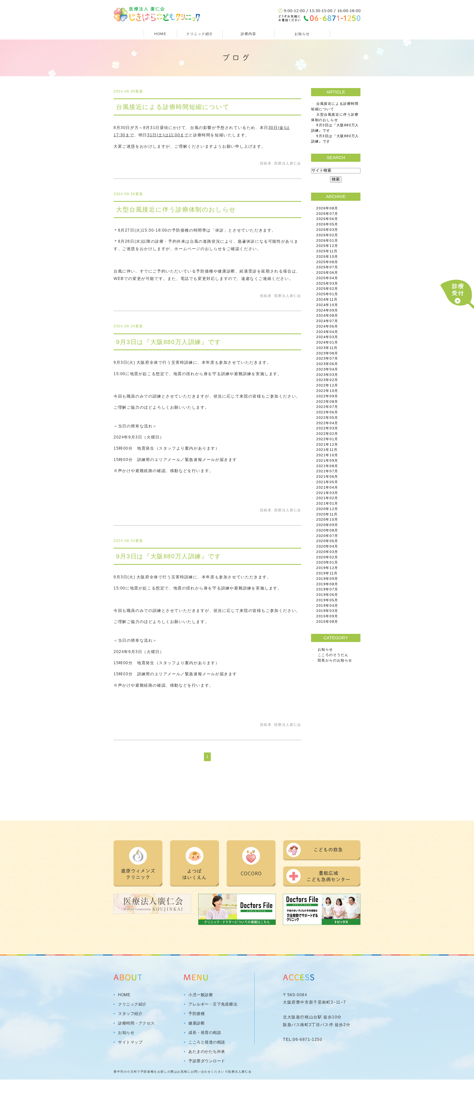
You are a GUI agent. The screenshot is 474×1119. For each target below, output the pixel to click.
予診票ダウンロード (206, 1061)
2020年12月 (327, 509)
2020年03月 (327, 552)
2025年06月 (327, 273)
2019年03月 (327, 611)
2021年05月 (327, 482)
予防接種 (196, 1014)
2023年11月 (327, 348)
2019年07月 (327, 589)
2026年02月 (327, 235)
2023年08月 (327, 353)
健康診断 (196, 1023)
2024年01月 (327, 342)
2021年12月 (327, 444)
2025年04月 (327, 278)
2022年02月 (327, 434)
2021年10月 (327, 455)
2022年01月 (327, 439)
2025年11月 (327, 251)
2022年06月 (327, 412)
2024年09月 (327, 310)
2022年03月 (327, 428)
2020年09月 (327, 525)
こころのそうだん (333, 655)
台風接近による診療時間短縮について (172, 106)
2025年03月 (327, 283)
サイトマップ (130, 1042)
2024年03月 (327, 337)
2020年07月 (327, 536)
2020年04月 (327, 546)
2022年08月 (327, 402)
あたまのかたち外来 (206, 1052)
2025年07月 (327, 267)
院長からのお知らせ (335, 660)
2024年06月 (327, 326)
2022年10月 (327, 391)
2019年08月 (327, 584)
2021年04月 (327, 487)
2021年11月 (327, 450)
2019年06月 (327, 595)
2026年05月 (327, 224)
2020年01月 (327, 562)
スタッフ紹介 (130, 1014)
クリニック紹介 (132, 1004)
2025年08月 (327, 262)
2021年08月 (327, 466)
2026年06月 (327, 219)
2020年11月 (327, 514)
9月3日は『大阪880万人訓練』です (168, 341)
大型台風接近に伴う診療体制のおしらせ (176, 209)
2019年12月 (327, 568)
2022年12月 (327, 385)
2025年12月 (327, 246)
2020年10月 (327, 519)
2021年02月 (327, 498)
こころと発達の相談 (206, 1042)
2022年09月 (327, 396)
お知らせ (302, 34)
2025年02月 (327, 289)
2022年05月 (327, 418)
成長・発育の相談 (204, 1033)
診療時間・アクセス (136, 1023)
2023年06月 (327, 364)
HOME (160, 34)
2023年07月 (327, 358)
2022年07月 (327, 407)
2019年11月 (327, 573)
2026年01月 (327, 240)
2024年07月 (327, 321)
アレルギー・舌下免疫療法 (212, 1004)
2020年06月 (327, 541)
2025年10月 (327, 256)
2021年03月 (327, 493)
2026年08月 (327, 208)
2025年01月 (327, 294)
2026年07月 (327, 214)
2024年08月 (327, 315)
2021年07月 (327, 471)
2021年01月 (327, 503)
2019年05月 (327, 600)
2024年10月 (327, 305)
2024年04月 (327, 332)
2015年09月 (327, 616)
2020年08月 (327, 530)
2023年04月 (327, 369)
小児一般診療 (200, 995)
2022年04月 (327, 423)
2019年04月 (327, 605)
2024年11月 (327, 299)
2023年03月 (327, 375)
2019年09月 (327, 579)
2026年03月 (327, 230)
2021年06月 (327, 476)
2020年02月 (327, 557)
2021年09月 (327, 460)
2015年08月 (327, 622)
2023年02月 (327, 380)
